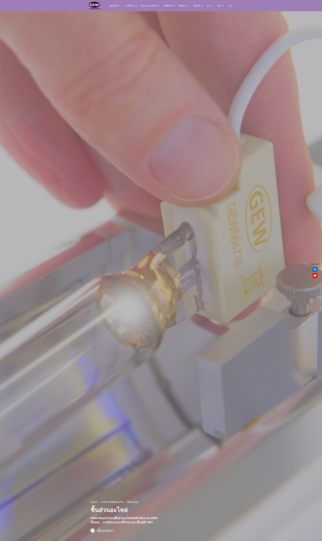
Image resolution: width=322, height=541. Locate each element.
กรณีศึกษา (167, 6)
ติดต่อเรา (183, 6)
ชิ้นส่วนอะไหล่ (132, 502)
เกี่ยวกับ (196, 6)
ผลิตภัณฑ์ (113, 6)
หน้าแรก (94, 502)
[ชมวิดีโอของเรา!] (314, 275)
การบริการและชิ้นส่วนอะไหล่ (112, 502)
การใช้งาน (129, 6)
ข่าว (208, 6)
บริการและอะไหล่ (148, 6)
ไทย (219, 6)
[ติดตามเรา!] (314, 269)
